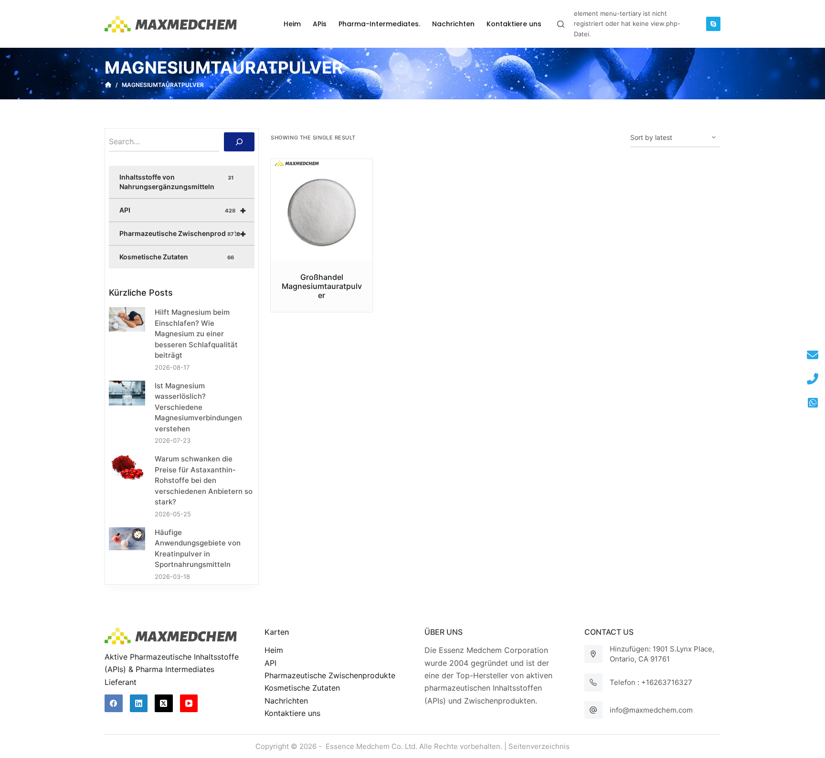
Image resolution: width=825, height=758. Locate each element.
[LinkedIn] (139, 703)
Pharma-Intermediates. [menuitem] (379, 24)
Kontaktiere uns (292, 713)
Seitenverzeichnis (539, 746)
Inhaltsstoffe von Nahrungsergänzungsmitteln (176, 182)
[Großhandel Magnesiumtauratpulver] (321, 210)
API (182, 210)
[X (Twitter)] (164, 703)
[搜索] (239, 141)
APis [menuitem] (320, 24)
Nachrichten (286, 700)
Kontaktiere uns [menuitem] (514, 24)
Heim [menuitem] (292, 24)
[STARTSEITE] (108, 85)
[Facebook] (114, 703)
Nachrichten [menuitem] (453, 24)
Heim (273, 650)
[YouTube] (189, 703)
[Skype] (713, 24)
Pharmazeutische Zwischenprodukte (182, 233)
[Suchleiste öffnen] (560, 24)
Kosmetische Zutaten (176, 257)
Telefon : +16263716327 (651, 682)
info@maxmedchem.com (651, 710)
